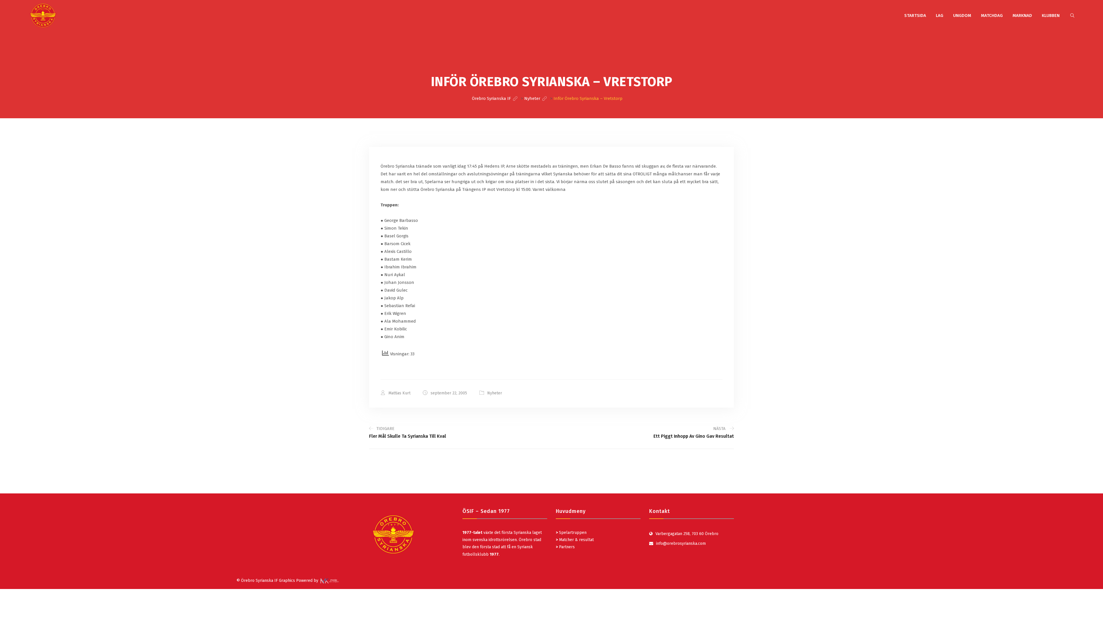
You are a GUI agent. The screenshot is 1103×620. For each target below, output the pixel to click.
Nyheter (494, 393)
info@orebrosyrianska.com (681, 543)
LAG (939, 15)
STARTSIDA (915, 15)
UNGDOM (962, 15)
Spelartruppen (572, 532)
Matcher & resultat (575, 539)
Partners (565, 547)
